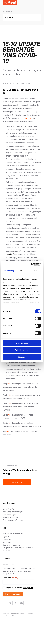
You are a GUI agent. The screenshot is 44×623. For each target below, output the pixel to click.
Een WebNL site (9, 615)
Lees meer (17, 482)
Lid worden (7, 539)
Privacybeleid (28, 588)
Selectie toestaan (22, 350)
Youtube (21, 603)
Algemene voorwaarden (21, 614)
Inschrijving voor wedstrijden (13, 512)
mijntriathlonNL (8, 509)
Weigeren (22, 357)
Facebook (5, 603)
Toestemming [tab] (8, 271)
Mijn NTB (6, 537)
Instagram (16, 603)
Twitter (10, 603)
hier (9, 384)
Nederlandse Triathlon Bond (13, 534)
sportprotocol (26, 118)
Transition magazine (10, 515)
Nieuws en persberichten (12, 545)
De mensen (7, 542)
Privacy (6, 614)
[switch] (38, 318)
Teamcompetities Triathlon (13, 520)
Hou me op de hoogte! (13, 594)
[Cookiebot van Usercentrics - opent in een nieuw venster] (31, 264)
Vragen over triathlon (10, 517)
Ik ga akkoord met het (19, 588)
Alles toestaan (22, 343)
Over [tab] (36, 271)
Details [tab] (22, 271)
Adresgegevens (8, 564)
